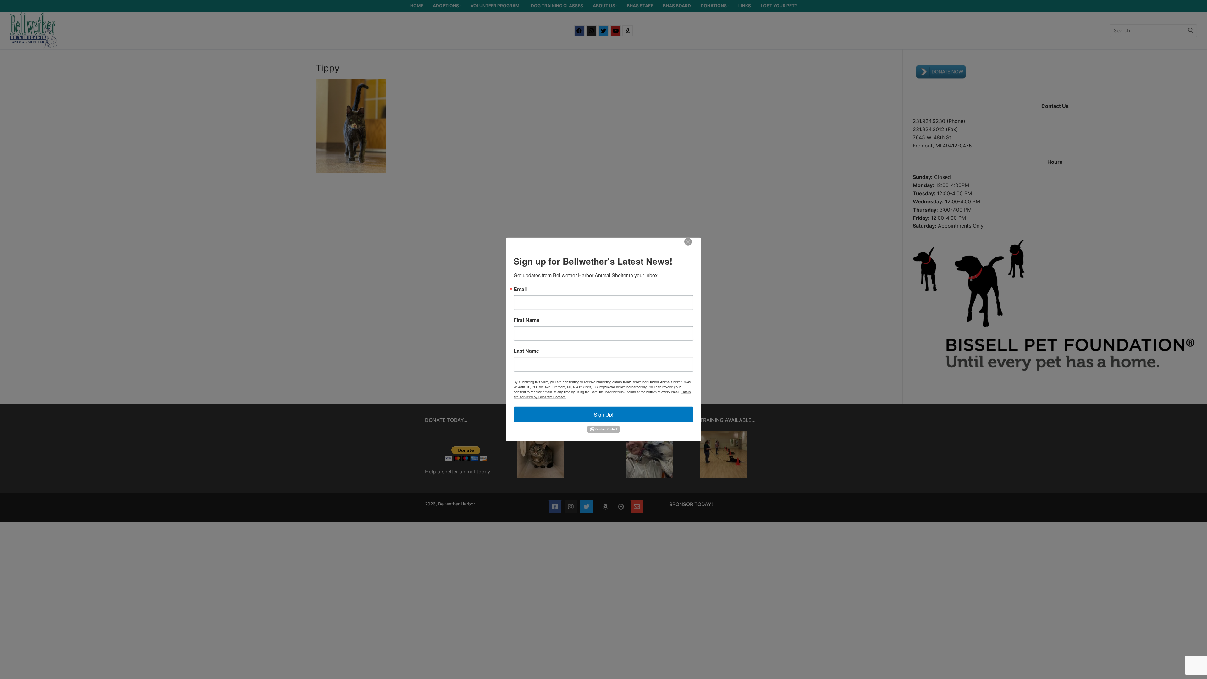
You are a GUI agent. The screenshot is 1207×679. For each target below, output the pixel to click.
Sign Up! (603, 414)
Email (520, 288)
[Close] (692, 246)
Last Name (526, 350)
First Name (526, 319)
